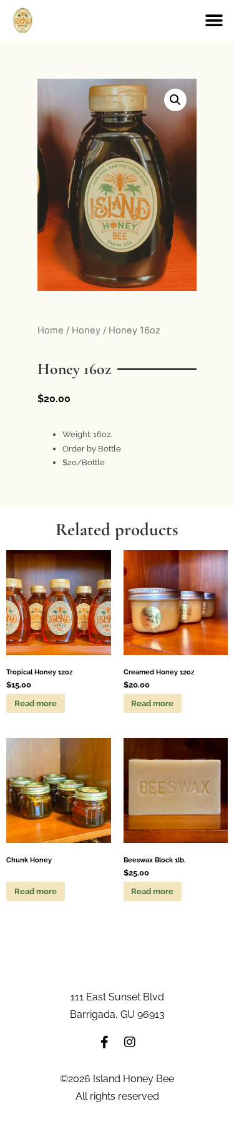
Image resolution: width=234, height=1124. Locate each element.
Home (50, 330)
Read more (35, 703)
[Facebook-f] (105, 1042)
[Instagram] (130, 1042)
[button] (214, 20)
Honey (86, 330)
